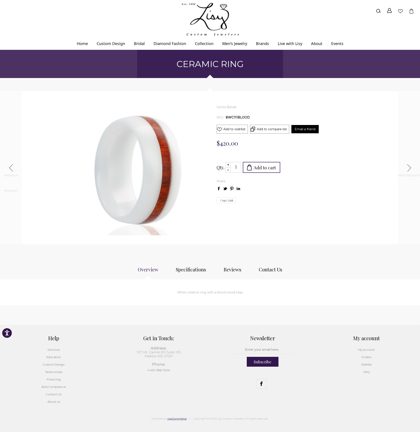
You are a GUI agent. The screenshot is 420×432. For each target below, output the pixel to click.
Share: (221, 181)
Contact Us (53, 394)
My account (366, 349)
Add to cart (265, 167)
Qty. (220, 167)
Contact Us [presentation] (270, 269)
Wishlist (400, 11)
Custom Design (54, 364)
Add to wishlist (234, 129)
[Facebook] (261, 384)
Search (378, 11)
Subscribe (262, 361)
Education (53, 357)
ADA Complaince (53, 387)
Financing (54, 379)
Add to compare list (272, 129)
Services (53, 349)
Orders (366, 357)
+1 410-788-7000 (158, 370)
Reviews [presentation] (232, 269)
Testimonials (53, 372)
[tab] (148, 271)
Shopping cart (411, 11)
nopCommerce (177, 418)
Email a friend (305, 129)
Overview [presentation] (148, 269)
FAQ (366, 372)
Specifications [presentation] (191, 269)
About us (53, 401)
